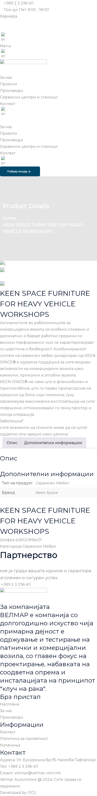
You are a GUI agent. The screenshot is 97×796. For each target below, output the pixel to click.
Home (10, 218)
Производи (11, 140)
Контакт (7, 153)
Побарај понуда (17, 171)
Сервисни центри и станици (29, 146)
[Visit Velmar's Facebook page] (2, 23)
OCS (32, 792)
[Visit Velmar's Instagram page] (2, 29)
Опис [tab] (12, 443)
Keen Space (46, 492)
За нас (6, 127)
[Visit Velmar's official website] (3, 38)
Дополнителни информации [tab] (53, 443)
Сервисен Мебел (52, 483)
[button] (48, 46)
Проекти (8, 133)
